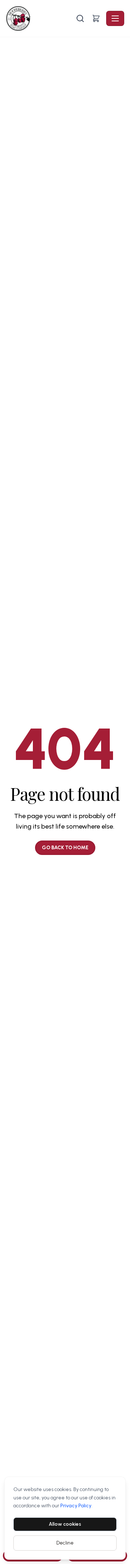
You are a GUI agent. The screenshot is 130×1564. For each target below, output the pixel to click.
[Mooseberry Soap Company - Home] (40, 18)
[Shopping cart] (96, 18)
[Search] (80, 18)
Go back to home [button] (65, 847)
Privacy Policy (75, 1506)
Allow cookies (65, 1524)
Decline (65, 1543)
